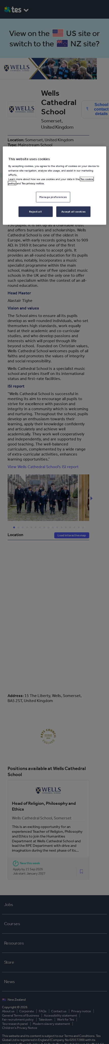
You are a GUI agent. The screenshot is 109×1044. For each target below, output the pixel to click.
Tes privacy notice (33, 183)
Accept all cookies (73, 211)
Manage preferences (53, 196)
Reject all (35, 211)
